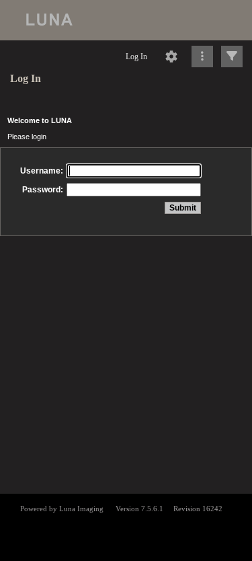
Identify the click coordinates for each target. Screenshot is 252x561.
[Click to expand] (232, 56)
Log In (136, 56)
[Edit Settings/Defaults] (171, 56)
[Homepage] (126, 20)
